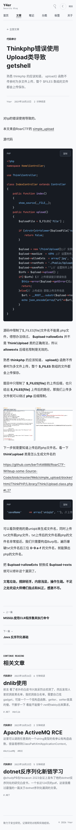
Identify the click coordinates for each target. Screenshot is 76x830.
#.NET (6, 711)
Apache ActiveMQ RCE (33, 732)
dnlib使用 (15, 683)
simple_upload (43, 129)
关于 (70, 15)
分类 (44, 15)
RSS (71, 6)
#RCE (20, 751)
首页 (5, 15)
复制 (65, 153)
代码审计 (11, 39)
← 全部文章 (13, 29)
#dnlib (16, 711)
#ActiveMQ (9, 751)
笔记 (31, 15)
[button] (38, 424)
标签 (57, 15)
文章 (18, 15)
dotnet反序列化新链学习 (33, 771)
